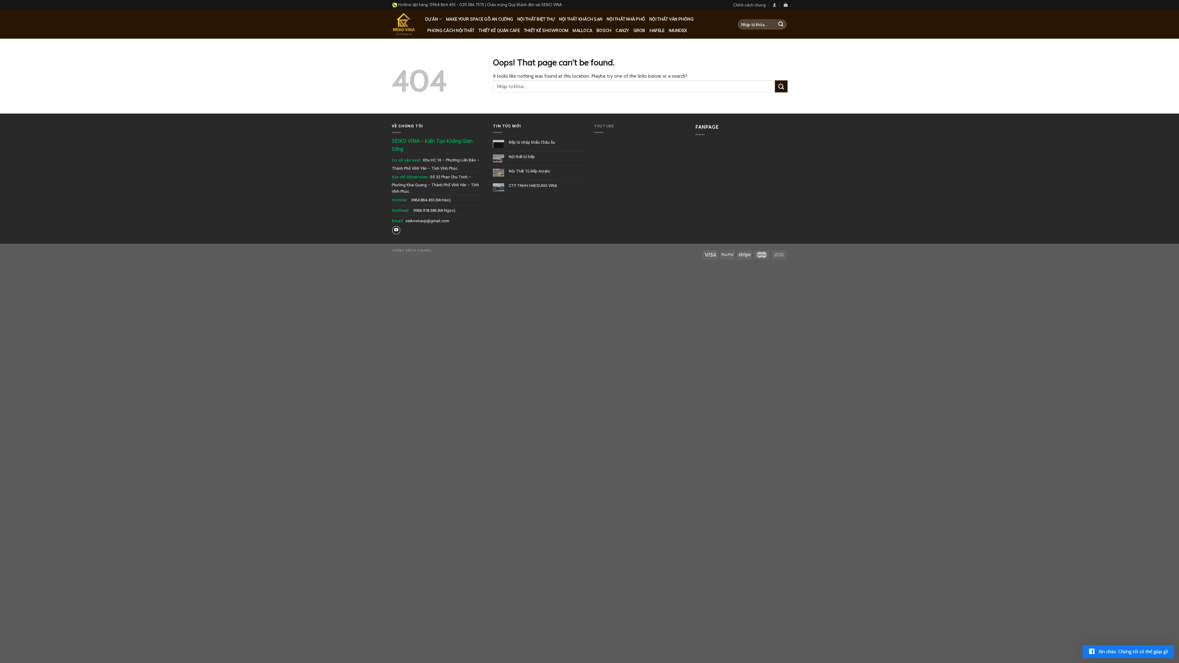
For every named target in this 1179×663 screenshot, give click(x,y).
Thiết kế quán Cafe (499, 30)
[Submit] (781, 24)
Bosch (604, 30)
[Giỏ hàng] (786, 5)
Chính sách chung (749, 4)
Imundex (678, 30)
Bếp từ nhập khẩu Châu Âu (532, 142)
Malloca (582, 30)
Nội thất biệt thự (535, 19)
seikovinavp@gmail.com (427, 221)
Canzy (622, 30)
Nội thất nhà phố (626, 19)
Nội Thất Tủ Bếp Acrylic (529, 171)
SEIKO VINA (551, 4)
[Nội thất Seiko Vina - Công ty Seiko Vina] (404, 24)
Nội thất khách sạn (581, 19)
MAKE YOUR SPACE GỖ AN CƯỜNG (479, 19)
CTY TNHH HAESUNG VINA (533, 185)
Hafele (657, 30)
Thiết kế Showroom (546, 30)
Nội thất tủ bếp (522, 156)
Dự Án (431, 19)
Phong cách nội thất (451, 30)
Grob (639, 30)
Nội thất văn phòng (671, 19)
